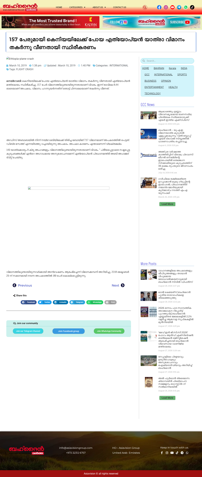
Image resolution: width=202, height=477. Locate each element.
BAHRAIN (159, 68)
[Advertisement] (68, 115)
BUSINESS (150, 80)
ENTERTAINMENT (154, 87)
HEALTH (173, 87)
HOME (145, 68)
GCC (147, 74)
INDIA (184, 68)
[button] (145, 7)
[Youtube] (172, 452)
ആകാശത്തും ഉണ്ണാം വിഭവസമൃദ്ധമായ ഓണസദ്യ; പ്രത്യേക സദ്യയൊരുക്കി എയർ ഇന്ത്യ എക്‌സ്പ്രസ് (175, 115)
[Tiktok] (177, 452)
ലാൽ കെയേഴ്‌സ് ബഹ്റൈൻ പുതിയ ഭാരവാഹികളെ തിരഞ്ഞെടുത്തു (174, 295)
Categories (75, 7)
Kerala (172, 68)
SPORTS (182, 74)
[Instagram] (167, 452)
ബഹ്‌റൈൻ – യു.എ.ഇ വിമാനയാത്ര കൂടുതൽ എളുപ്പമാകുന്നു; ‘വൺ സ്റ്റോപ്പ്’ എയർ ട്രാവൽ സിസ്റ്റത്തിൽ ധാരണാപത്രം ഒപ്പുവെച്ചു (174, 136)
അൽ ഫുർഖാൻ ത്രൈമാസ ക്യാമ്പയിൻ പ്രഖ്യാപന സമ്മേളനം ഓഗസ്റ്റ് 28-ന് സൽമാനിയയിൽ (174, 382)
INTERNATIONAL (119, 65)
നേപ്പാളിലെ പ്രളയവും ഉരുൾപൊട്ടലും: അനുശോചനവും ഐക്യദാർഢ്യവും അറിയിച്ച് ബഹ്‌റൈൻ (175, 362)
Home (59, 7)
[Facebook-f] (161, 452)
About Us (98, 7)
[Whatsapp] (187, 452)
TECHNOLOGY (153, 93)
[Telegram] (182, 452)
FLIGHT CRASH (24, 69)
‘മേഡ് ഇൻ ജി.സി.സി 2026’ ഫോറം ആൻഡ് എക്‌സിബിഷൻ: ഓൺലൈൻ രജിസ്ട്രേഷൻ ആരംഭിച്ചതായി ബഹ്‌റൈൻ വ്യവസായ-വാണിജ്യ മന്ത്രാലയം (175, 339)
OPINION (166, 80)
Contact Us (119, 7)
